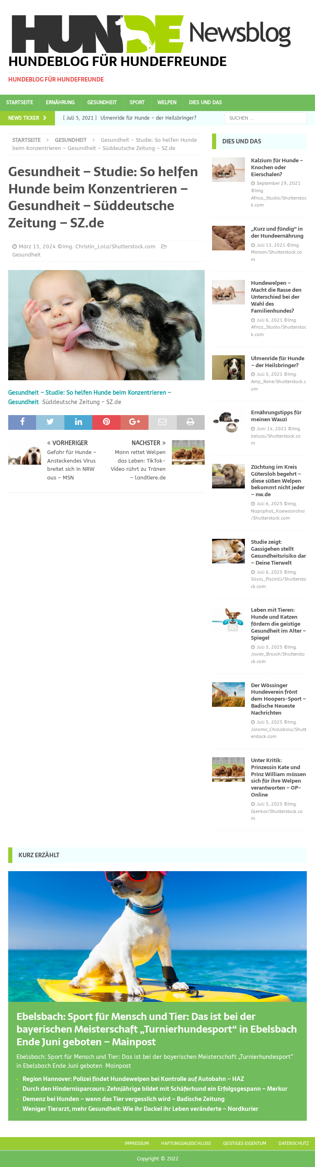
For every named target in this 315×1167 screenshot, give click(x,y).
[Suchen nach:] (266, 117)
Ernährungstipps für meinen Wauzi (276, 416)
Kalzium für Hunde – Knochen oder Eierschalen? (277, 167)
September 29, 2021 (279, 183)
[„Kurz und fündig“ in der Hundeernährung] (228, 238)
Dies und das (205, 102)
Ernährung (60, 102)
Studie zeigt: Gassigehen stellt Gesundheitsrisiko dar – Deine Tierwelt (278, 552)
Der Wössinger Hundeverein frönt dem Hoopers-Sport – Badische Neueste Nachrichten (278, 699)
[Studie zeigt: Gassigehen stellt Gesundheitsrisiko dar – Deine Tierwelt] (228, 551)
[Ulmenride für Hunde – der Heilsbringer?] (228, 367)
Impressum (137, 1143)
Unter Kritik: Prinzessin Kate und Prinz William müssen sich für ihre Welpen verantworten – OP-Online (278, 777)
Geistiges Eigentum (244, 1143)
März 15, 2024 (37, 246)
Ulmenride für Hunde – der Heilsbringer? (277, 362)
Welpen (167, 102)
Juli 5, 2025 (270, 647)
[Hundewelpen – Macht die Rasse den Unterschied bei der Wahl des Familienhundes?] (228, 292)
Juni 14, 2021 (272, 428)
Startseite (19, 102)
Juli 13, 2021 (271, 245)
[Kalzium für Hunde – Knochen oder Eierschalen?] (228, 169)
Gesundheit (102, 102)
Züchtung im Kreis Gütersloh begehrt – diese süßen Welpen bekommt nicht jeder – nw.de (277, 481)
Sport (137, 102)
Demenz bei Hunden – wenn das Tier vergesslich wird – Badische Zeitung (124, 1098)
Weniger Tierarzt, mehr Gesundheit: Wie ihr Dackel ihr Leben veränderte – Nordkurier (140, 1108)
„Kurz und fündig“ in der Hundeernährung (277, 232)
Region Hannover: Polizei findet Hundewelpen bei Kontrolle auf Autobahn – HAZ (133, 1078)
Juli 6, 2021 (270, 320)
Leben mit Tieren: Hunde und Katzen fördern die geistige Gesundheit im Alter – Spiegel (278, 624)
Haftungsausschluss (186, 1143)
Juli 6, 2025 (270, 503)
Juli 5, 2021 (270, 374)
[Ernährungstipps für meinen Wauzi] (228, 421)
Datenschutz (293, 1143)
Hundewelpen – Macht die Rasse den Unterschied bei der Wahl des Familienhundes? (276, 297)
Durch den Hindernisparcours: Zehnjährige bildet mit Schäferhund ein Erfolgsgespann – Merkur (155, 1088)
